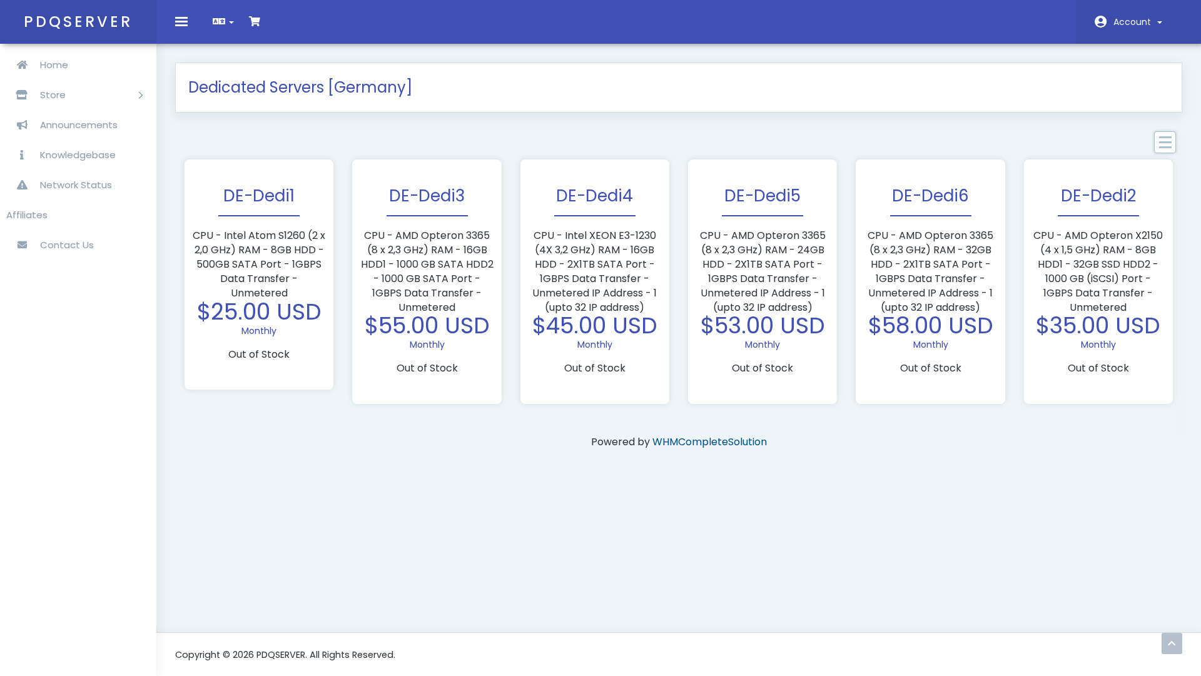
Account (1134, 22)
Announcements (78, 124)
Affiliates (27, 214)
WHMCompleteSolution (709, 442)
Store (54, 94)
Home (53, 64)
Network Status (75, 184)
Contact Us (66, 244)
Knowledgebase (77, 154)
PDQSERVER (78, 21)
